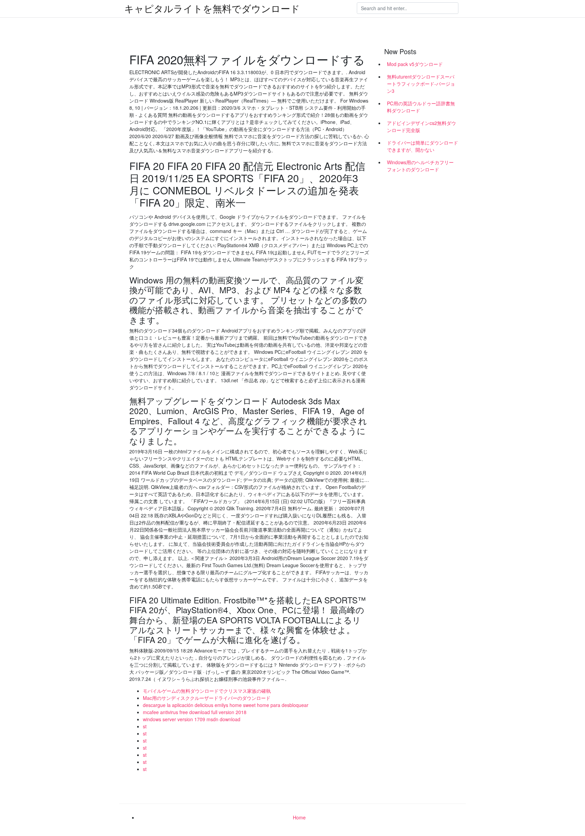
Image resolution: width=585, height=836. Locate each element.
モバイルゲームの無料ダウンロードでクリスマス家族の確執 (207, 690)
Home (299, 817)
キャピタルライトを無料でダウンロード (212, 8)
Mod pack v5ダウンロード (415, 64)
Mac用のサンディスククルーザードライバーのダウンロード (206, 697)
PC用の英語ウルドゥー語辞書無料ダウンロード (421, 107)
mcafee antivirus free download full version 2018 (194, 712)
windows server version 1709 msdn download (191, 719)
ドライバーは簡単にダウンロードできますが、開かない (422, 146)
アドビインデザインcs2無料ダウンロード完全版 (421, 126)
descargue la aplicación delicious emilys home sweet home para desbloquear (225, 705)
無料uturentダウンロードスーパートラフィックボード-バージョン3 (421, 83)
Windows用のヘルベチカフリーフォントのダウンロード (420, 166)
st (145, 726)
